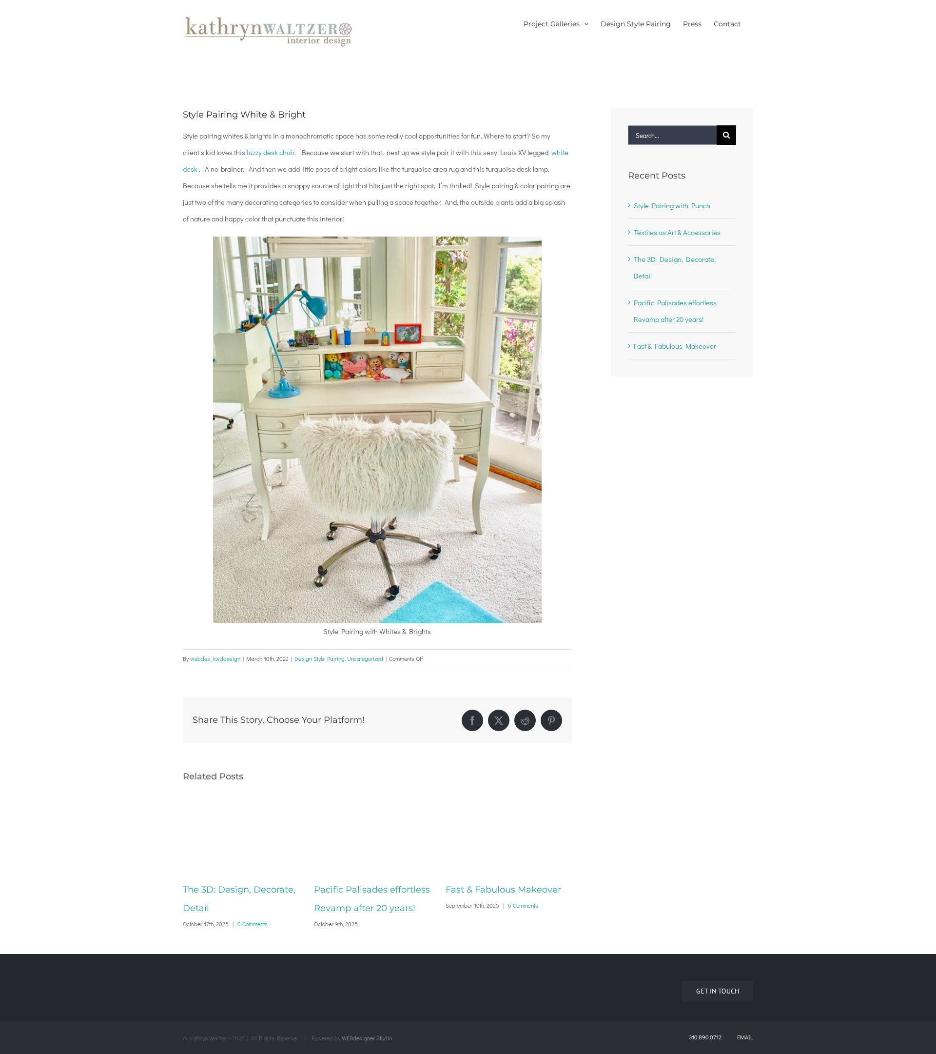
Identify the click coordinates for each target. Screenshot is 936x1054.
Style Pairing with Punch (512, 889)
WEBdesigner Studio (367, 1038)
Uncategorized (365, 658)
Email (743, 1037)
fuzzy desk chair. (272, 152)
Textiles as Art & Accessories (677, 232)
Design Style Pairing (319, 658)
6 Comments (404, 905)
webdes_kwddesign (215, 658)
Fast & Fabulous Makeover (384, 889)
